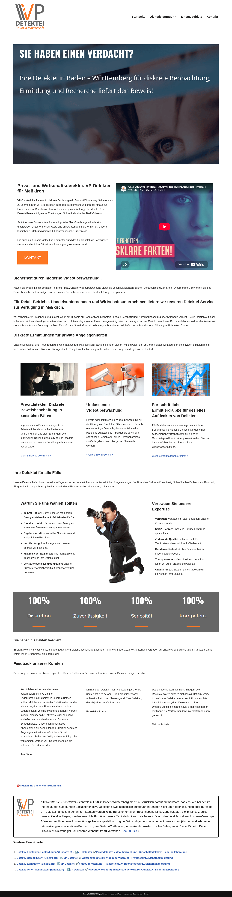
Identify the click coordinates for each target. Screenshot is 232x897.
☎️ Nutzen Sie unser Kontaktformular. (39, 785)
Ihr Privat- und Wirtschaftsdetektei (116, 772)
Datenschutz (137, 894)
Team (120, 894)
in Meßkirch (156, 772)
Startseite (138, 16)
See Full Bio (129, 831)
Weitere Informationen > (99, 454)
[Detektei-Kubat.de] (29, 16)
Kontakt (212, 16)
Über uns (114, 894)
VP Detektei (76, 772)
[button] (175, 16)
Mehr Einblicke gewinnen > (36, 455)
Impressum (128, 894)
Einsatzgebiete (191, 16)
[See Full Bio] (139, 831)
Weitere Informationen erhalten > (170, 456)
